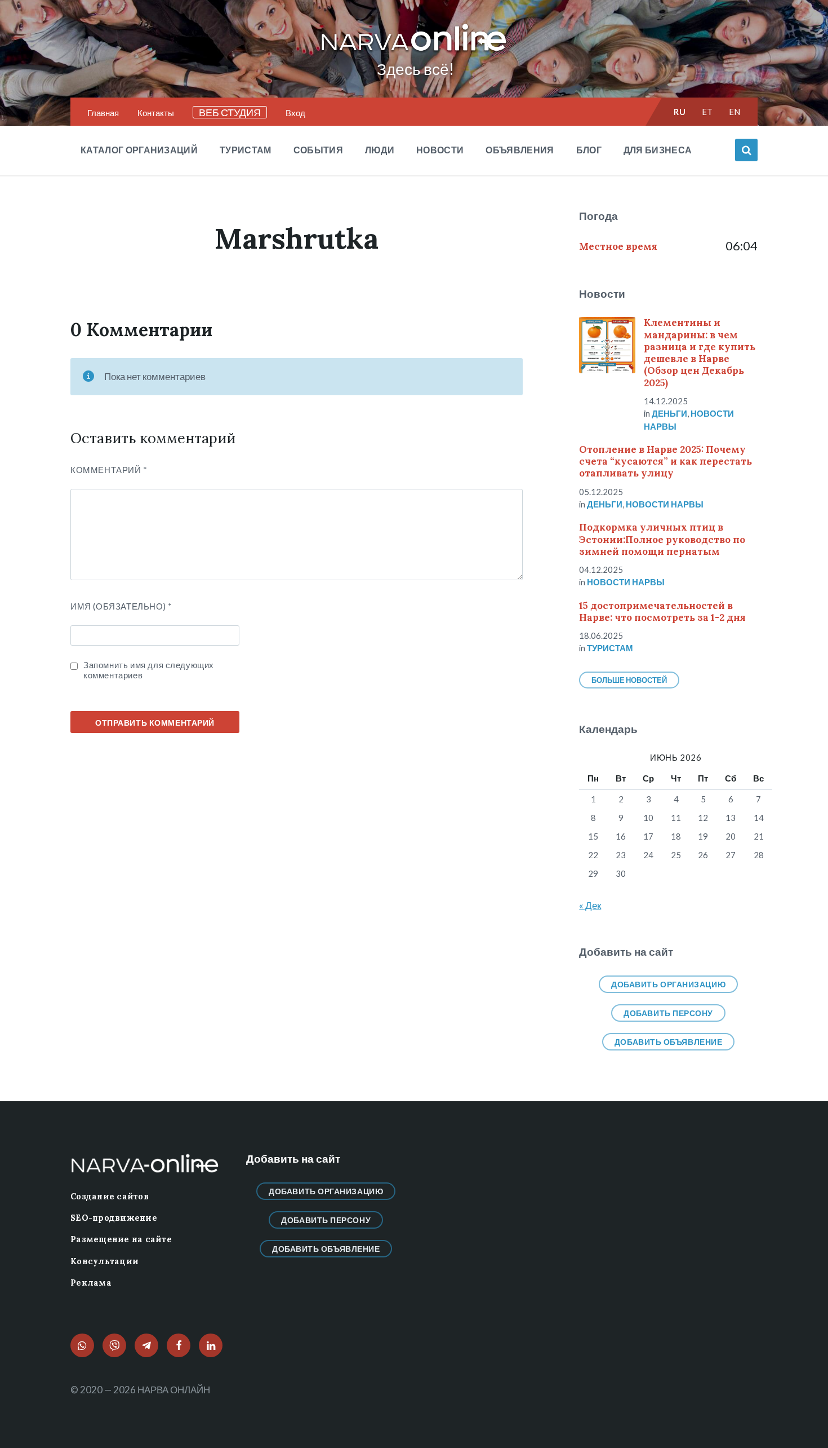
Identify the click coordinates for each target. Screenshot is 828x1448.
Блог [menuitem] (589, 149)
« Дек (590, 905)
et (707, 112)
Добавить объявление (669, 1042)
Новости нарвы (665, 504)
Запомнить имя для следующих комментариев (148, 670)
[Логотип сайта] (414, 52)
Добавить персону (668, 1013)
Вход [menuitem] (295, 113)
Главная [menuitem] (103, 113)
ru (679, 112)
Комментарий (109, 470)
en (735, 112)
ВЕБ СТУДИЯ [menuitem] (230, 112)
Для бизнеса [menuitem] (658, 149)
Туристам (610, 648)
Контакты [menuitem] (155, 113)
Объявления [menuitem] (520, 149)
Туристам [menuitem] (245, 149)
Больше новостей (629, 680)
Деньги (669, 413)
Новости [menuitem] (440, 149)
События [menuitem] (318, 149)
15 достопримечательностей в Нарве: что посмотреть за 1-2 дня (662, 611)
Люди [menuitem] (379, 149)
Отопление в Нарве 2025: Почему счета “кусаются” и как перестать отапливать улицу (665, 461)
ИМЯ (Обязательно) (121, 606)
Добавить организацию (668, 984)
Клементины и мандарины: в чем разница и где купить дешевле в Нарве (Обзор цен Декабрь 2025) (699, 352)
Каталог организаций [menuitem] (139, 149)
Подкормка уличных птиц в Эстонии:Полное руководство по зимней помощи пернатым (662, 539)
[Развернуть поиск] (746, 150)
